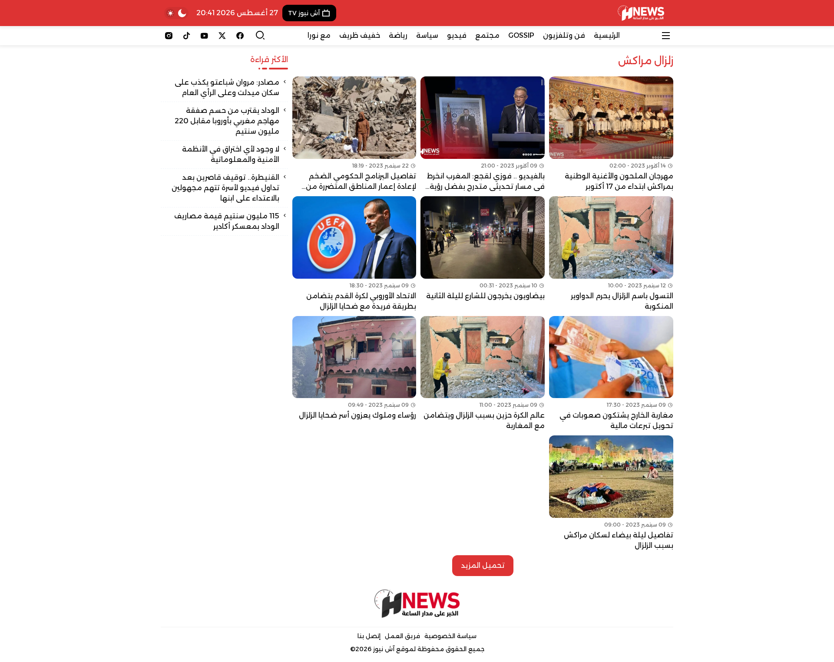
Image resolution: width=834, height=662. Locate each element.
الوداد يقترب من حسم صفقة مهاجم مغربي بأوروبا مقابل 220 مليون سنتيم (227, 120)
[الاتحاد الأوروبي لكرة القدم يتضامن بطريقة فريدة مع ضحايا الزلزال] (354, 254)
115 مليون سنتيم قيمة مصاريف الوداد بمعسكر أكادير (226, 221)
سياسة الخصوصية (450, 636)
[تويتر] (222, 35)
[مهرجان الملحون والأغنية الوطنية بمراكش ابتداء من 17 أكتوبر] (611, 134)
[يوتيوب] (204, 35)
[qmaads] (417, 603)
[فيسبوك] (240, 35)
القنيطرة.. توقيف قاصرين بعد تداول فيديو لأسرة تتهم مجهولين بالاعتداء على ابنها (225, 187)
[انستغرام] (169, 35)
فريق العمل (402, 636)
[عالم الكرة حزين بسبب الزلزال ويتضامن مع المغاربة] (482, 373)
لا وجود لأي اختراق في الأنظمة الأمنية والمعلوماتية (230, 154)
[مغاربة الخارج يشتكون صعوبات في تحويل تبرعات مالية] (611, 373)
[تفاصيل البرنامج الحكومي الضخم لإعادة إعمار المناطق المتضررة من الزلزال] (354, 134)
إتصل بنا (369, 636)
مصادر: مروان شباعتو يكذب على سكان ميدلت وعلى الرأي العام (227, 87)
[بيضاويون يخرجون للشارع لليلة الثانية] (482, 254)
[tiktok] (187, 35)
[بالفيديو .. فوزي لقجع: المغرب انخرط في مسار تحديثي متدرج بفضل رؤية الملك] (482, 134)
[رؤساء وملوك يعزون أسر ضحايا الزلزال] (354, 373)
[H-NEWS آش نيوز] (641, 13)
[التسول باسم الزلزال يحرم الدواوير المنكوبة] (611, 254)
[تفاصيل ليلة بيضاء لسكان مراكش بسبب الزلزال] (611, 493)
